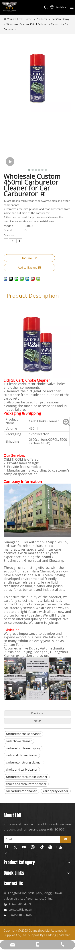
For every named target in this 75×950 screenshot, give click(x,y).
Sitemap (64, 935)
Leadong (50, 935)
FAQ (12, 304)
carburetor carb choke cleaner (26, 777)
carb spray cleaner (55, 791)
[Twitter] (15, 847)
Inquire (27, 258)
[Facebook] (6, 847)
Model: (8, 226)
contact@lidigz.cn (20, 910)
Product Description (33, 295)
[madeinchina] (59, 847)
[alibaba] (6, 853)
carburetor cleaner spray (23, 748)
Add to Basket (27, 268)
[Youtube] (24, 847)
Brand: (8, 230)
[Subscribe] (65, 839)
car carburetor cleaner (21, 791)
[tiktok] (41, 847)
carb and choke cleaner (22, 755)
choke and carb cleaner (22, 770)
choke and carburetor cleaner (26, 784)
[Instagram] (33, 847)
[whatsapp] (50, 847)
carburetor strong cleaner (24, 762)
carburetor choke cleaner (23, 734)
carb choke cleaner (19, 741)
